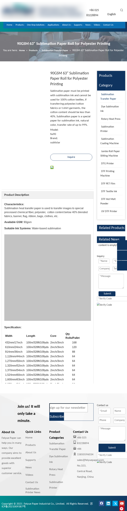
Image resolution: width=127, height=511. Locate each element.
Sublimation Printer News (32, 490)
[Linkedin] (108, 503)
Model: (54, 129)
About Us (30, 452)
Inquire (71, 157)
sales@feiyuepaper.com (90, 460)
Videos (29, 475)
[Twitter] (115, 503)
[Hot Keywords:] (122, 10)
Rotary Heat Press (56, 472)
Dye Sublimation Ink (58, 459)
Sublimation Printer (56, 485)
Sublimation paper (60, 91)
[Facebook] (101, 503)
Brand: (54, 138)
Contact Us (31, 482)
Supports (30, 460)
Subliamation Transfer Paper (57, 446)
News (28, 467)
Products (30, 445)
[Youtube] (122, 503)
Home (28, 437)
